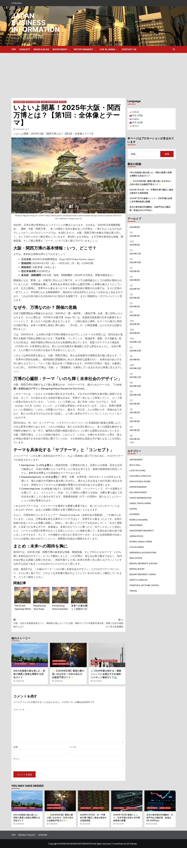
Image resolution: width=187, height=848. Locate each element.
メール (73, 747)
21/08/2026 (20, 681)
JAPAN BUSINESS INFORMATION (35, 22)
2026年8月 (135, 227)
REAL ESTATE (136, 558)
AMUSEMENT (19, 102)
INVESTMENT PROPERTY (142, 530)
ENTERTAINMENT (83, 49)
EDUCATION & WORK (140, 481)
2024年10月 (135, 350)
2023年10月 (135, 386)
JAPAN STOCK (136, 536)
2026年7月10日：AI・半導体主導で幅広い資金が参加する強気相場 (151, 191)
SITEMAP (42, 835)
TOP (13, 49)
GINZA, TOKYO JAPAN (140, 503)
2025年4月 (135, 315)
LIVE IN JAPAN (107, 49)
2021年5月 (135, 412)
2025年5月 (135, 306)
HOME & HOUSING (139, 519)
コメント (18, 709)
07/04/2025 (20, 129)
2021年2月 (135, 430)
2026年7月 (135, 236)
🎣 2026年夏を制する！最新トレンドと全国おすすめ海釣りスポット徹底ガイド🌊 (106, 674)
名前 (15, 747)
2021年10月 (135, 395)
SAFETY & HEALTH (138, 580)
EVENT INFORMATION (49, 102)
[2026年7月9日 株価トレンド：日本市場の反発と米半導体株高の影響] (126, 800)
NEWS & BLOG (41, 49)
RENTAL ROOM (137, 569)
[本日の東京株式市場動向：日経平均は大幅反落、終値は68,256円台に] (160, 800)
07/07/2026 (153, 824)
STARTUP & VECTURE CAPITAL (144, 585)
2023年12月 (135, 368)
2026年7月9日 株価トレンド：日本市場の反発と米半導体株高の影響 (151, 200)
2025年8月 (135, 280)
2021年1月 (135, 439)
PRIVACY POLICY (27, 835)
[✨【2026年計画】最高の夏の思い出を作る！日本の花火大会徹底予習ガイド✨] (68, 655)
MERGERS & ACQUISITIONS (143, 552)
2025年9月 (135, 271)
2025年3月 (135, 324)
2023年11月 (135, 377)
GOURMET (135, 514)
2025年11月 (135, 253)
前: (40, 623)
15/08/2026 (58, 681)
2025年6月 (135, 297)
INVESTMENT (60, 49)
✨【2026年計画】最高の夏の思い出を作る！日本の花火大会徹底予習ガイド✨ (68, 674)
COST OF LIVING (137, 470)
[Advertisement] (93, 73)
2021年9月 (135, 403)
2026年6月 (135, 244)
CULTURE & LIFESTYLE (140, 476)
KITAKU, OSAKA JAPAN (141, 541)
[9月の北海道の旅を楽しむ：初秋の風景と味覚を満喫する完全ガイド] (29, 655)
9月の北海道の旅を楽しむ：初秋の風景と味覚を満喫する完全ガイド (29, 674)
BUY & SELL (135, 465)
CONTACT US (129, 49)
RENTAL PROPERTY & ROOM (143, 563)
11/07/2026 (86, 824)
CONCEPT (24, 49)
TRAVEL (63, 102)
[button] (174, 49)
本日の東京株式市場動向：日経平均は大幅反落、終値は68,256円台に (150, 208)
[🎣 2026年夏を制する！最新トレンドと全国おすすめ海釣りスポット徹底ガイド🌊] (107, 655)
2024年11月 (135, 342)
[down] (68, 49)
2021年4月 (135, 421)
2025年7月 (135, 289)
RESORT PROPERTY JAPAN (143, 574)
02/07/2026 (97, 681)
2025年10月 (135, 262)
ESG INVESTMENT (138, 492)
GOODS (133, 509)
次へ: (96, 623)
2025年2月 (135, 333)
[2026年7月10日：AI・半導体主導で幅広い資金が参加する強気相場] (93, 800)
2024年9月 (135, 359)
